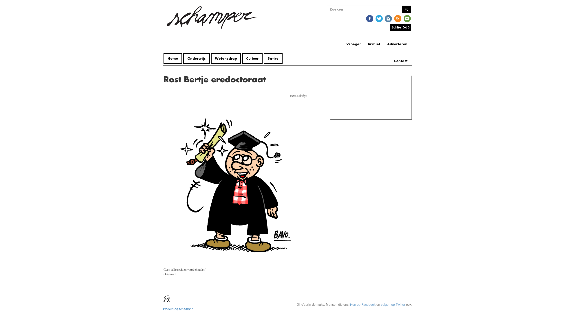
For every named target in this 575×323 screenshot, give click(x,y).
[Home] (212, 17)
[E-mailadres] (407, 18)
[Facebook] (369, 18)
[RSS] (397, 18)
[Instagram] (388, 18)
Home (173, 58)
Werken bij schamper (178, 309)
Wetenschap (226, 58)
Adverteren (397, 44)
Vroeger (353, 44)
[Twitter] (379, 18)
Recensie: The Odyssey (356, 98)
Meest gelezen (346, 89)
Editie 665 (400, 27)
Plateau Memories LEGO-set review (364, 114)
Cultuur (252, 58)
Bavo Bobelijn (298, 96)
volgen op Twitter (393, 304)
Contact (400, 61)
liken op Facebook (362, 304)
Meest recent (371, 89)
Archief (374, 44)
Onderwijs (196, 58)
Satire (273, 58)
